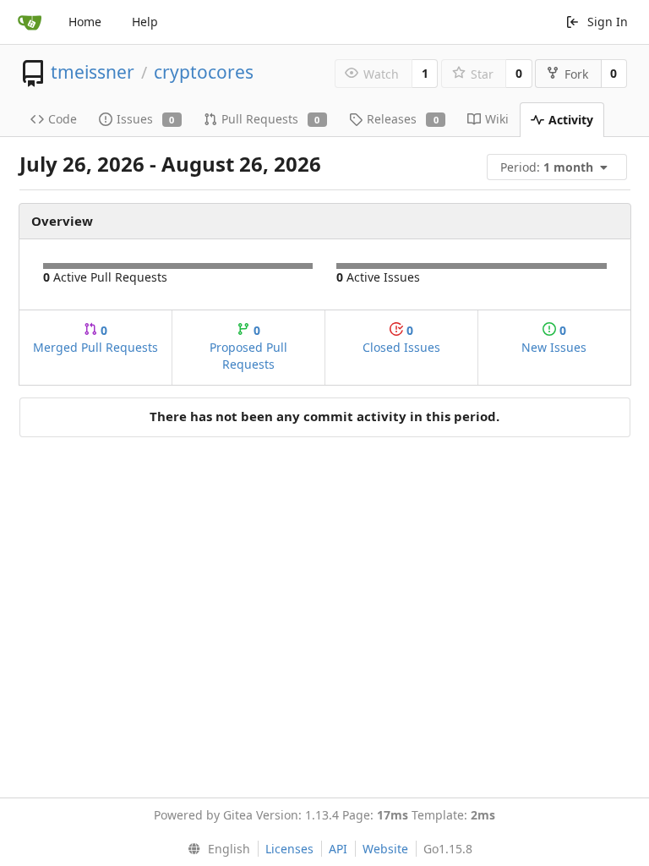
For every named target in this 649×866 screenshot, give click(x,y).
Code (62, 119)
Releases (403, 119)
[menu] (558, 167)
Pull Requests (270, 119)
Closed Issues (401, 338)
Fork (576, 74)
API (338, 849)
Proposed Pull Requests (248, 347)
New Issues (553, 338)
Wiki (497, 119)
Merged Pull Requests (95, 338)
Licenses (289, 849)
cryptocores (204, 72)
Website (385, 849)
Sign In (607, 22)
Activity (570, 120)
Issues (146, 119)
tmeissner (92, 72)
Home (84, 22)
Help (145, 22)
